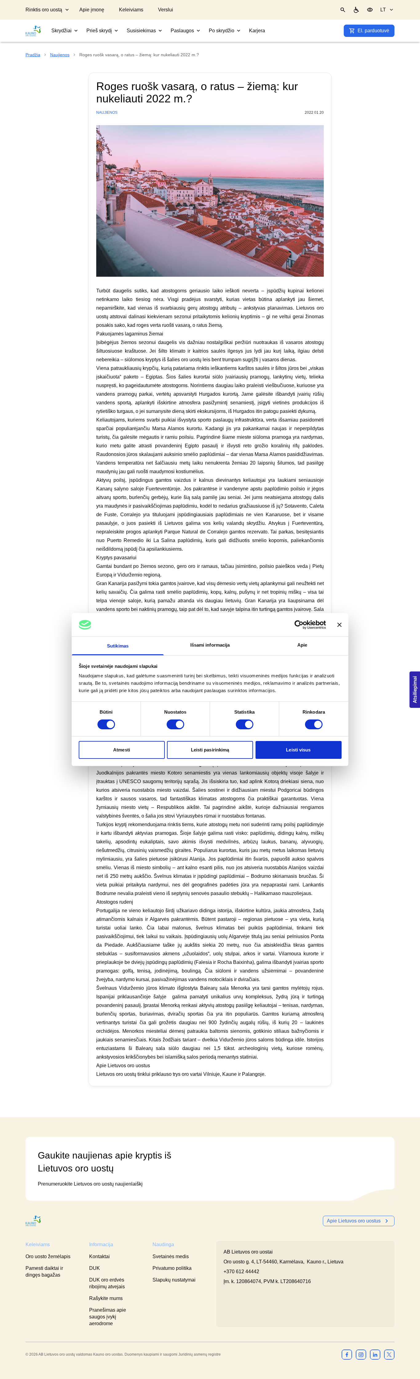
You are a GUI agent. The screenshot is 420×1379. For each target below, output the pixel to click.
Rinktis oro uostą (44, 9)
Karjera (257, 30)
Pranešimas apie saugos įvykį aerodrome (107, 1316)
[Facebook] (347, 1354)
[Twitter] (389, 1354)
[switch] (175, 724)
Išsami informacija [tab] (210, 645)
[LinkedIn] (375, 1354)
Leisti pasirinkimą (210, 749)
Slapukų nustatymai (174, 1279)
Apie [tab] (302, 645)
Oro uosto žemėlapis (48, 1256)
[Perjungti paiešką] (343, 10)
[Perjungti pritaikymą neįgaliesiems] (370, 10)
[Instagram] (361, 1354)
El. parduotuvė (373, 30)
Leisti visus (298, 749)
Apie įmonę (91, 9)
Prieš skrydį (99, 30)
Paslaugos (182, 30)
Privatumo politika (172, 1268)
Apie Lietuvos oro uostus (354, 1220)
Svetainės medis (171, 1256)
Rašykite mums (106, 1298)
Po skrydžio (221, 30)
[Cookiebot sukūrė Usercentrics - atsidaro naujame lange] (299, 624)
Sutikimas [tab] (118, 645)
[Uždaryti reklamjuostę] (339, 625)
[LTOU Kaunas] (34, 1220)
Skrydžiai (61, 30)
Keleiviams (131, 9)
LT (383, 9)
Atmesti (121, 749)
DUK (94, 1268)
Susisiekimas (141, 30)
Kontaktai (99, 1256)
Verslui (165, 9)
